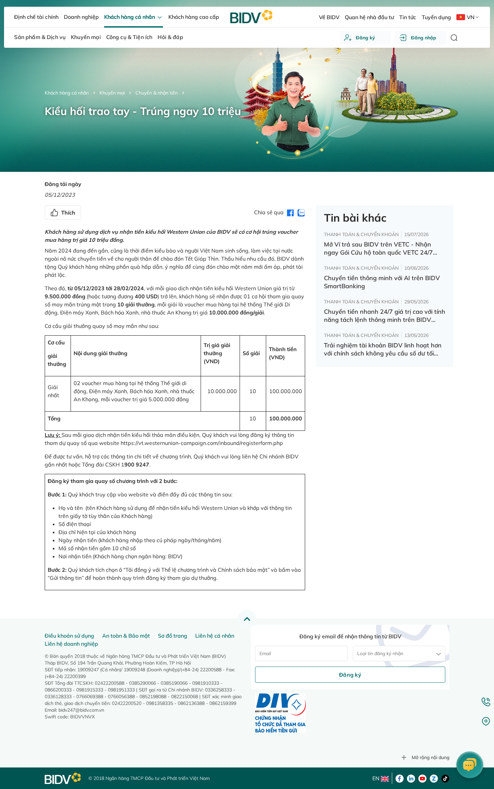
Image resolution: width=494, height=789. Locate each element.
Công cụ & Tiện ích (129, 37)
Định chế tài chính (36, 16)
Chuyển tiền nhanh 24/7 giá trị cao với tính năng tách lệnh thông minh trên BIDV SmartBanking (384, 316)
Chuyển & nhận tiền (156, 93)
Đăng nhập (423, 38)
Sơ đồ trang (172, 635)
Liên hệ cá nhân (214, 635)
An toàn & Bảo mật (126, 635)
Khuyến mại (112, 93)
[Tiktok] (445, 778)
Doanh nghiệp (81, 16)
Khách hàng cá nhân (67, 93)
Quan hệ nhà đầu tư (369, 17)
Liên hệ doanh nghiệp (71, 643)
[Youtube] (422, 778)
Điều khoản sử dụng (69, 635)
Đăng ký (365, 38)
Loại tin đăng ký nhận (380, 653)
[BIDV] (63, 778)
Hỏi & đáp (170, 37)
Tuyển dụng (436, 17)
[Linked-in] (411, 778)
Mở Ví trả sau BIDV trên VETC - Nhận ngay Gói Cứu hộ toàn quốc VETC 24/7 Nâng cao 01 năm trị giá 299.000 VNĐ (379, 248)
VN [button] (471, 17)
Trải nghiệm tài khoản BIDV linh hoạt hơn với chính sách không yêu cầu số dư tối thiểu (383, 349)
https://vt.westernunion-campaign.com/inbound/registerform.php (202, 443)
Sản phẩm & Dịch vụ (40, 37)
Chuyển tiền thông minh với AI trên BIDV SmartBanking (382, 282)
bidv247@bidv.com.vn (81, 710)
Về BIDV (329, 17)
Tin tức (407, 17)
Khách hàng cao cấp (193, 16)
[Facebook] (400, 778)
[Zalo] (434, 778)
